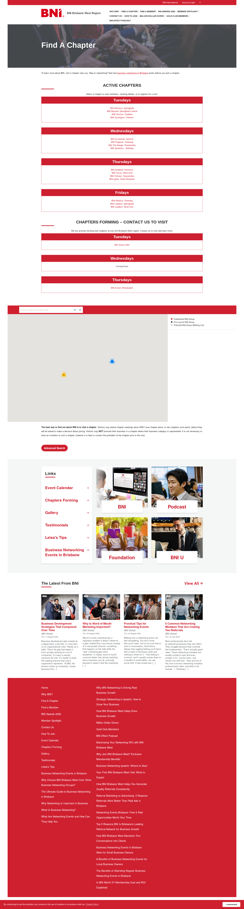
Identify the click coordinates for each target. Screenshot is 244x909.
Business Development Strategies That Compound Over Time (58, 626)
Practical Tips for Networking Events (136, 624)
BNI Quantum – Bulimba (122, 148)
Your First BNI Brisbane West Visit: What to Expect (120, 774)
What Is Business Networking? (58, 810)
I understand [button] (231, 904)
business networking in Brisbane (132, 73)
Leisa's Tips (56, 537)
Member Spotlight (188, 11)
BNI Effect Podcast (120, 20)
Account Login (188, 2)
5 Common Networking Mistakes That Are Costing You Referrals (182, 626)
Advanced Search (54, 448)
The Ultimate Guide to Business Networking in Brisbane (65, 794)
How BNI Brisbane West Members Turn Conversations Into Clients (118, 838)
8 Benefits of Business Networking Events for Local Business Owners (121, 861)
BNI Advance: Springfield (122, 108)
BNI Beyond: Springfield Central (122, 111)
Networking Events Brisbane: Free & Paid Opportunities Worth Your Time (119, 814)
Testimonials (56, 525)
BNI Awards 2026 (166, 11)
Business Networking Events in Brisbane (64, 552)
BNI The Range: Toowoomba (122, 145)
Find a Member (148, 11)
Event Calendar (59, 487)
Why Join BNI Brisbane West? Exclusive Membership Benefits (119, 756)
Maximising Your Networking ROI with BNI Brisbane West (120, 744)
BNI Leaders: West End (122, 207)
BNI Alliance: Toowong (122, 200)
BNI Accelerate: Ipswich (122, 139)
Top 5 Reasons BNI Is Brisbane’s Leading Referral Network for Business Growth (119, 826)
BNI (122, 506)
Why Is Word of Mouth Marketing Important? (97, 624)
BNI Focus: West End (122, 173)
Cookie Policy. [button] (92, 904)
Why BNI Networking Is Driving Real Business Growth (116, 690)
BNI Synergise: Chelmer (122, 117)
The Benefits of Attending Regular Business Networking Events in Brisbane (120, 873)
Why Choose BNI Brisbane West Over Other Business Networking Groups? (66, 782)
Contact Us (116, 16)
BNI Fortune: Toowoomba (122, 176)
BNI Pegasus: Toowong (122, 142)
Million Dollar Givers (152, 16)
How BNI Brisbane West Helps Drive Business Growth (116, 713)
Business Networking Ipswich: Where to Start (121, 765)
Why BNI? (114, 11)
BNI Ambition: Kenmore (122, 170)
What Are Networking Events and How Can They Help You (65, 819)
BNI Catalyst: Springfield (122, 204)
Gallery (51, 512)
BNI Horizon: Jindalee (122, 114)
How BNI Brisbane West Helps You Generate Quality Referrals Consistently (121, 786)
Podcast (177, 506)
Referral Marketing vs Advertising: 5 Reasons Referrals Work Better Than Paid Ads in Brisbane (122, 801)
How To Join (130, 16)
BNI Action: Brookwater (122, 288)
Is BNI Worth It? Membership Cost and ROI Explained (121, 884)
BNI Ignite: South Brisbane (122, 179)
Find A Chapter (129, 11)
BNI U (177, 557)
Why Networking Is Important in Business (64, 803)
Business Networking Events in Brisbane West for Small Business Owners (119, 849)
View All (192, 583)
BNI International (170, 2)
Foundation (122, 557)
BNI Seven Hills (122, 245)
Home (44, 687)
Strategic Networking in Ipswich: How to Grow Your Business (118, 701)
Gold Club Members (177, 16)
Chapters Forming (61, 500)
